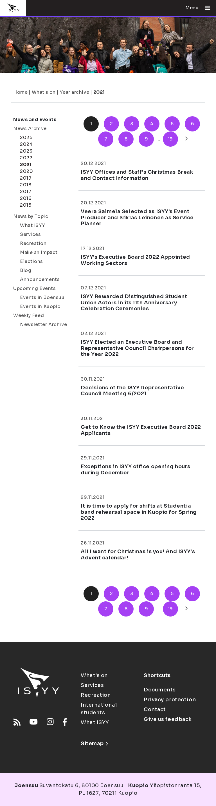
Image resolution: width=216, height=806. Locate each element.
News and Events (35, 119)
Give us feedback (168, 719)
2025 (26, 137)
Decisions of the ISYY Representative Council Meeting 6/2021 (132, 391)
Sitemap (92, 743)
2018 (25, 185)
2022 (26, 158)
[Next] (186, 139)
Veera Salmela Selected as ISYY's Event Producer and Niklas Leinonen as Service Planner (137, 217)
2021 (99, 92)
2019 (26, 178)
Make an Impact (39, 252)
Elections (31, 261)
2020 (26, 171)
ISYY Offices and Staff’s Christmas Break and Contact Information (137, 175)
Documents (160, 690)
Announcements (40, 279)
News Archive (30, 128)
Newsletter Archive (43, 324)
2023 (26, 151)
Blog (25, 270)
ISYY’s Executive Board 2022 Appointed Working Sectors (135, 260)
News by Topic (30, 216)
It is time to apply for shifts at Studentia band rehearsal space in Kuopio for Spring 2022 (139, 512)
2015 (25, 205)
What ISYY (32, 225)
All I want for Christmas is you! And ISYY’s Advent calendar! (138, 554)
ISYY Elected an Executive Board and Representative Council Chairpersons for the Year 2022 (137, 348)
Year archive (74, 92)
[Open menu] (205, 8)
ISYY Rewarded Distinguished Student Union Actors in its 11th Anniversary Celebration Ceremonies (134, 302)
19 (170, 139)
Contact (155, 709)
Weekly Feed (28, 315)
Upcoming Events (34, 288)
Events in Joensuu (42, 297)
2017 (25, 192)
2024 (26, 144)
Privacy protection (170, 699)
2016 (25, 198)
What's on (44, 92)
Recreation (33, 243)
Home (20, 92)
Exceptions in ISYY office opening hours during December (135, 469)
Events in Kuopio (40, 306)
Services (30, 234)
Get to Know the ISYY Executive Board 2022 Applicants (141, 430)
